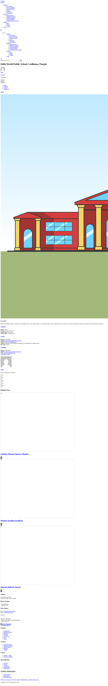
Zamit (2, 72)
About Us (6, 663)
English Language (8, 632)
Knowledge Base (8, 677)
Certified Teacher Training (12, 20)
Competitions (9, 13)
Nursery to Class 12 (7, 331)
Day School (7, 332)
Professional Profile (8, 646)
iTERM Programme (11, 17)
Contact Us (6, 665)
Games (5, 638)
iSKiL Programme (10, 7)
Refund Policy (24, 679)
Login (5, 27)
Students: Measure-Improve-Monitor (15, 454)
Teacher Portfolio (10, 19)
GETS (7, 10)
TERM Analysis (10, 15)
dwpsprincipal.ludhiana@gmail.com (12, 340)
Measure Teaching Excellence (12, 520)
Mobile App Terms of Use (7, 679)
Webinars (6, 648)
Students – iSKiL (8, 655)
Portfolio (6, 635)
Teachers (6, 14)
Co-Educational (8, 333)
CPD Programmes (10, 18)
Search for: (3, 60)
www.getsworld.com (8, 612)
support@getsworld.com (9, 611)
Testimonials (6, 668)
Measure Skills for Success (11, 587)
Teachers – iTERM (8, 656)
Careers (5, 664)
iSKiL (7, 23)
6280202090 (5, 339)
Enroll (2, 81)
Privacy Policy (17, 679)
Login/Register (7, 667)
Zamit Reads (6, 676)
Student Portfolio (10, 9)
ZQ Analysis (9, 6)
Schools (5, 22)
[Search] (21, 60)
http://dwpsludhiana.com (11, 342)
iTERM (8, 26)
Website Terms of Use (34, 679)
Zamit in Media (7, 674)
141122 (5, 344)
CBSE (4, 329)
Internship (8, 11)
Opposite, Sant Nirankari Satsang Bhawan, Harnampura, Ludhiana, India (20, 343)
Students (5, 5)
